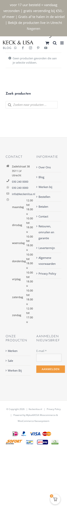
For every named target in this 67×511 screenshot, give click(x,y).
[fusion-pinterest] (38, 48)
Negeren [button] (33, 28)
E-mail (41, 351)
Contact (43, 216)
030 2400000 (59, 37)
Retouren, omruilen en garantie (46, 232)
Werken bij (45, 187)
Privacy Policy (47, 273)
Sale (10, 360)
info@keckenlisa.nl (21, 194)
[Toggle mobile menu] (62, 43)
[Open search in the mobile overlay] (32, 104)
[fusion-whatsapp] (15, 48)
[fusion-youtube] (45, 48)
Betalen (43, 206)
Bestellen (44, 197)
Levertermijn (47, 248)
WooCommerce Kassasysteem (33, 421)
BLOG (5, 48)
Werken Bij (15, 370)
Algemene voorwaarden (47, 261)
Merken (12, 351)
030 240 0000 (20, 181)
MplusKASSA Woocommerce (41, 415)
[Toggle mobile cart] (47, 43)
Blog (41, 177)
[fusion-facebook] (22, 48)
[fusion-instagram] (30, 48)
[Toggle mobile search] (55, 43)
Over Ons (45, 167)
